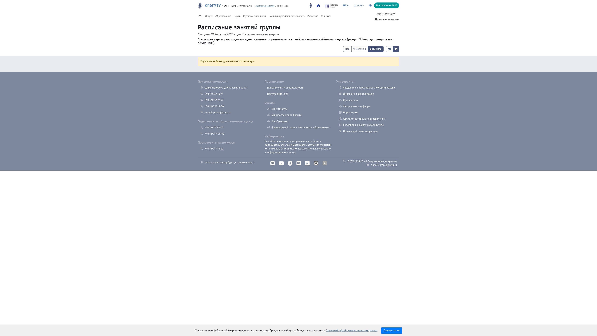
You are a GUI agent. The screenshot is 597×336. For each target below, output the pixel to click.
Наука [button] (237, 16)
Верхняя (361, 48)
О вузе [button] (209, 16)
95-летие (326, 16)
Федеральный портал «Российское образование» (300, 127)
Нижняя (377, 48)
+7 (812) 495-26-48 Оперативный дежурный (372, 161)
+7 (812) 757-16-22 (214, 148)
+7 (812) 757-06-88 (214, 133)
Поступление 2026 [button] (386, 5)
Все (347, 48)
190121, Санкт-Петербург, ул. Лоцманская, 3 (230, 162)
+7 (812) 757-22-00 (214, 106)
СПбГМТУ (213, 5)
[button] (201, 16)
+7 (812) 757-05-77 (214, 100)
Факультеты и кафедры (357, 106)
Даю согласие (392, 330)
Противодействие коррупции (360, 131)
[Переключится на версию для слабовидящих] (370, 5)
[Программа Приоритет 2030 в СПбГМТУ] (318, 5)
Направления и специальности (285, 87)
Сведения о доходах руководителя (363, 125)
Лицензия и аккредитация (358, 93)
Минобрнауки (279, 108)
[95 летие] (311, 5)
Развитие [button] (312, 16)
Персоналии (350, 112)
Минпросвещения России (286, 115)
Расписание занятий (265, 6)
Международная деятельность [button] (287, 16)
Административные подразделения (364, 118)
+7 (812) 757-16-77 (385, 14)
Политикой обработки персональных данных (351, 330)
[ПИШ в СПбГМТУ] (332, 5)
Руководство (350, 100)
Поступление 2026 (277, 93)
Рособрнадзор (279, 121)
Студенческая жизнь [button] (255, 16)
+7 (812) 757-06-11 (214, 127)
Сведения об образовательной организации (369, 87)
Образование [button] (223, 16)
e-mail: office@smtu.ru (384, 164)
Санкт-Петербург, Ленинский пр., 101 (226, 87)
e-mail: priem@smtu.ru (218, 112)
